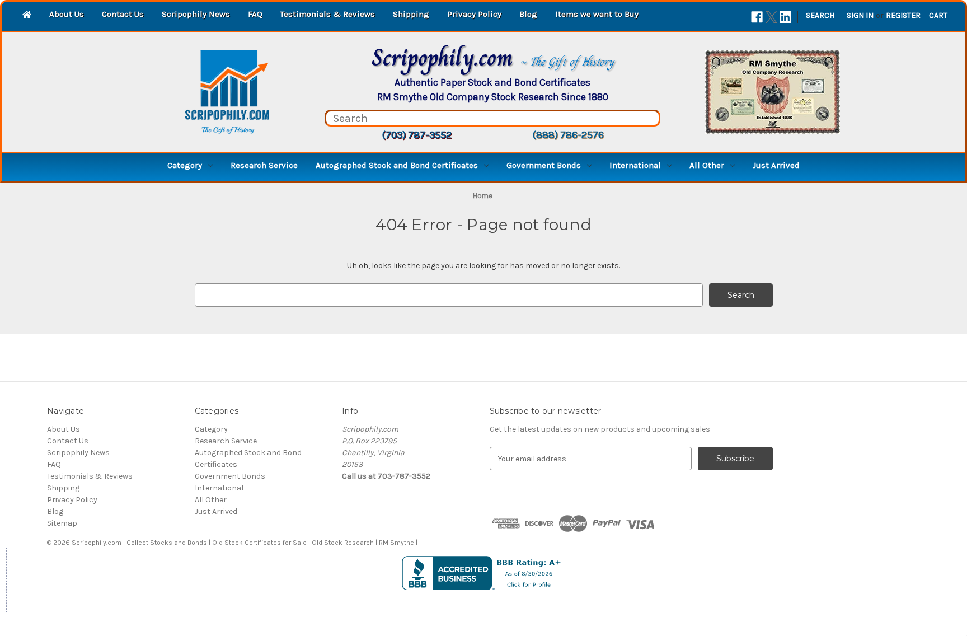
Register (903, 15)
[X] (771, 17)
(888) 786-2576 (568, 135)
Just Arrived (776, 165)
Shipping (411, 14)
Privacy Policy (474, 14)
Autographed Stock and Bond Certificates (397, 165)
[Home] (26, 15)
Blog (528, 14)
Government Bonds (543, 165)
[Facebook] (757, 17)
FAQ (255, 14)
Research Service (264, 165)
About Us (66, 14)
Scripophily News (196, 14)
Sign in (860, 15)
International (635, 165)
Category (184, 165)
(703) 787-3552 (417, 135)
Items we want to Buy (597, 14)
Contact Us (123, 14)
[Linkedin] (785, 17)
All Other (706, 165)
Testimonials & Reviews (327, 14)
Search (820, 15)
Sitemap (62, 523)
